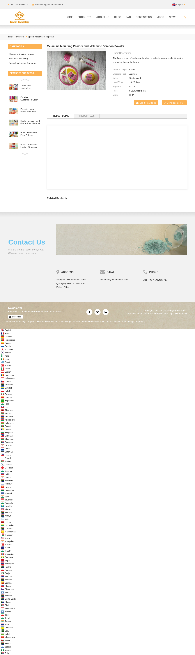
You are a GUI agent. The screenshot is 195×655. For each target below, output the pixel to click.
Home (69, 17)
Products (85, 17)
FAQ (128, 17)
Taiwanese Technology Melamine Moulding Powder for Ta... (29, 86)
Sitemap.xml (181, 313)
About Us (102, 17)
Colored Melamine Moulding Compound (125, 321)
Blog (117, 17)
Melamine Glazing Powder (21, 54)
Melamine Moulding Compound (18, 59)
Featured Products (153, 313)
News (172, 17)
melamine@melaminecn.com (49, 4)
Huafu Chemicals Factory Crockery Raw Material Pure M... (29, 145)
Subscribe (16, 317)
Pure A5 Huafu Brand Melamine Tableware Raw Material (28, 110)
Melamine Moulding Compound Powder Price (28, 321)
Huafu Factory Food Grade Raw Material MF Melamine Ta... (30, 122)
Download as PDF (175, 103)
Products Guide (135, 313)
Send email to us (148, 103)
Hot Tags (168, 313)
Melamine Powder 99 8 (93, 321)
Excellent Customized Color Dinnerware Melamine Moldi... (29, 98)
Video (160, 17)
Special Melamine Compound (41, 37)
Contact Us (144, 17)
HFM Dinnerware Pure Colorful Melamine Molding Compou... (29, 133)
